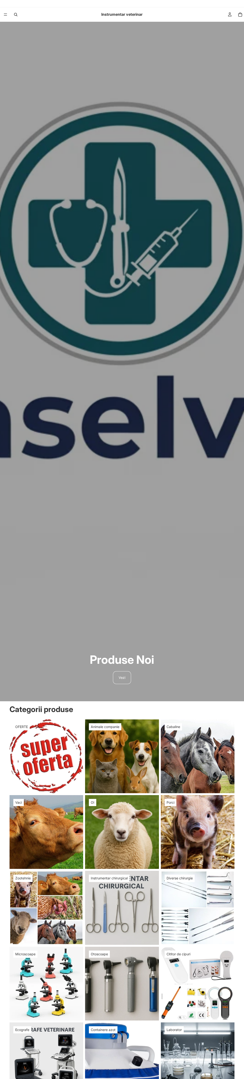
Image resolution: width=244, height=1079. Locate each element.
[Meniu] (5, 14)
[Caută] (15, 14)
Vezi (122, 677)
